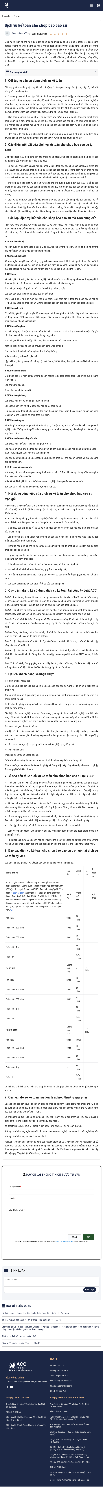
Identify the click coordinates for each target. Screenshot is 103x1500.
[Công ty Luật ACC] (6, 5)
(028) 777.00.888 (65, 1381)
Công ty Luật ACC (19, 33)
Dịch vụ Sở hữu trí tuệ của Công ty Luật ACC (21, 1343)
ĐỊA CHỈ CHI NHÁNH (14, 1412)
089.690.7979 (61, 1391)
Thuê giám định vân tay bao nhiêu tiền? (19, 1336)
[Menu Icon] (92, 5)
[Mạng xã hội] (7, 1387)
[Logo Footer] (19, 1367)
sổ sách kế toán (17, 893)
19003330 (60, 1365)
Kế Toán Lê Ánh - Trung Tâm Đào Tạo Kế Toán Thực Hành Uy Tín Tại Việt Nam (35, 1313)
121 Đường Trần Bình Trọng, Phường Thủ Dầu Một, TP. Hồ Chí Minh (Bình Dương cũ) (69, 1418)
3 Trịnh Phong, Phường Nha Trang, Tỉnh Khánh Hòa (69, 1480)
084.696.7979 (62, 1370)
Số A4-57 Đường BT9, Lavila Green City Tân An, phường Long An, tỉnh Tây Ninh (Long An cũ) (68, 1448)
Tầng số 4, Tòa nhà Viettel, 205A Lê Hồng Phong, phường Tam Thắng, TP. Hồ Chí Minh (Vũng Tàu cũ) (69, 1455)
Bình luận (89, 1290)
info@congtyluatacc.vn (63, 1386)
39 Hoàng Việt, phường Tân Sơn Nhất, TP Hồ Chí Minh (26, 1381)
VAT (11, 910)
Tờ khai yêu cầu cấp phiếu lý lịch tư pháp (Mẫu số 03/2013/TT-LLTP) (31, 1320)
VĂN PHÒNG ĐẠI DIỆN (58, 1412)
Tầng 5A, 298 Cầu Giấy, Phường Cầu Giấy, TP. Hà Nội (70, 1462)
